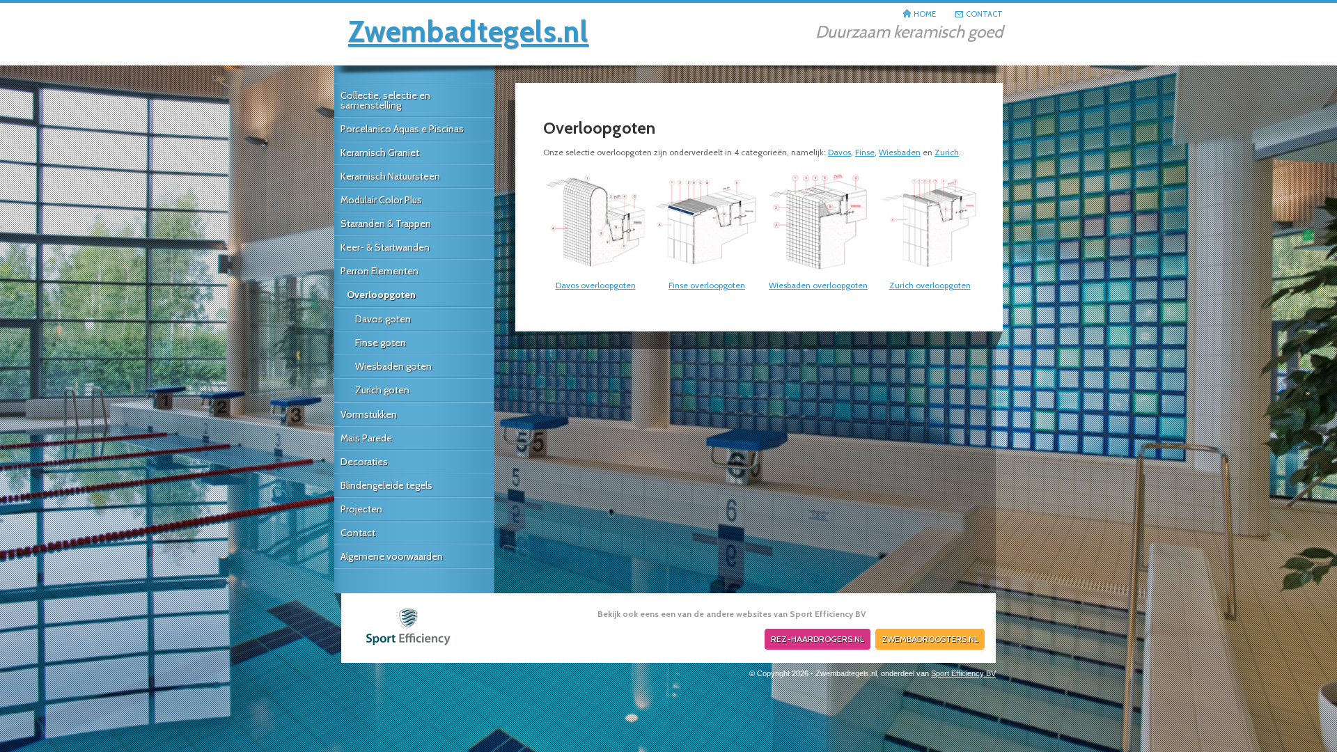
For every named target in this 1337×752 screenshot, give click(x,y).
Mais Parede (366, 438)
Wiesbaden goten (393, 366)
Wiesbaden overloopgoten (818, 285)
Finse (865, 152)
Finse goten (380, 342)
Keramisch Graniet (380, 152)
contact (984, 14)
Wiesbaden (900, 152)
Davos (839, 152)
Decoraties (364, 461)
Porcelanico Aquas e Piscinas (402, 129)
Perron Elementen (380, 271)
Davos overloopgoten (596, 285)
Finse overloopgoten (706, 285)
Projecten (361, 509)
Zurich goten (382, 390)
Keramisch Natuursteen (390, 176)
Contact (358, 532)
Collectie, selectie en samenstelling (385, 100)
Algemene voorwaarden (392, 556)
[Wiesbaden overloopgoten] (818, 271)
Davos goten (383, 319)
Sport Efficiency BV (963, 673)
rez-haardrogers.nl (817, 639)
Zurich (947, 152)
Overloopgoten (381, 294)
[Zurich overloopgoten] (929, 271)
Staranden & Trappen (386, 223)
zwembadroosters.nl (930, 639)
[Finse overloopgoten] (707, 271)
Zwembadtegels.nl (468, 31)
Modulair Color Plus (381, 200)
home (925, 14)
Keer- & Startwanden (385, 247)
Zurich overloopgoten (930, 285)
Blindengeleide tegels (386, 485)
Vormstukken (369, 414)
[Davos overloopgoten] (595, 271)
